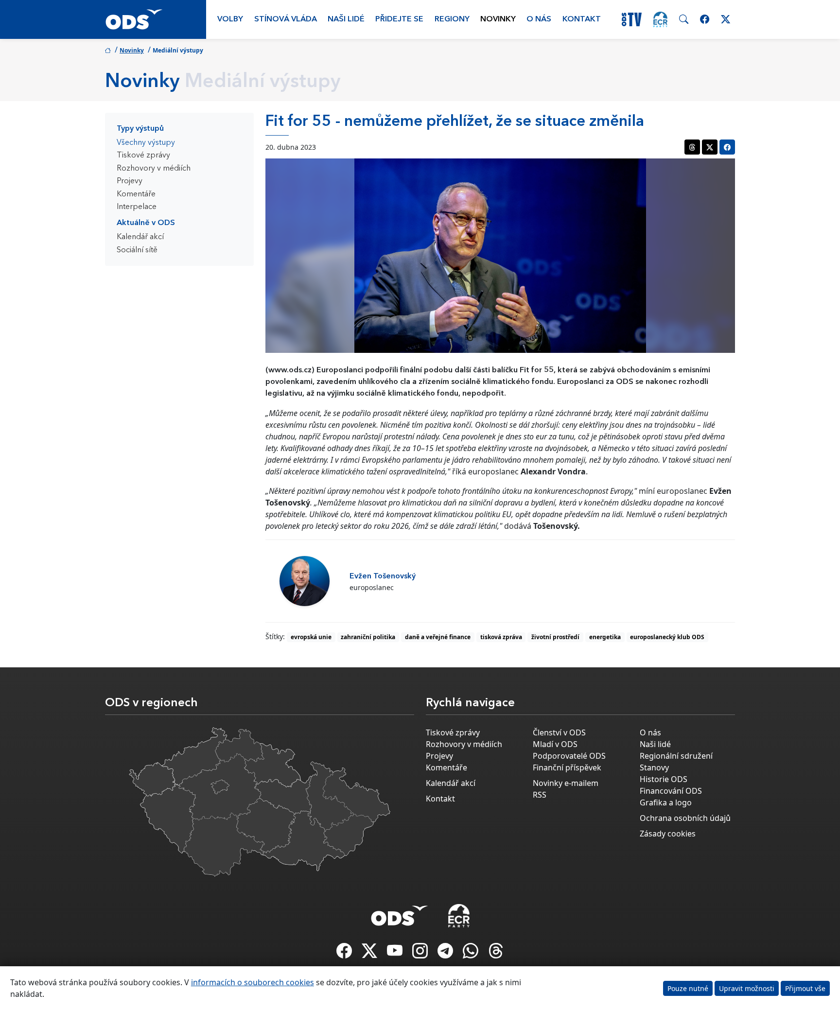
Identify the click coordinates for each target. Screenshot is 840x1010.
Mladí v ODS (555, 744)
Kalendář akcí (140, 237)
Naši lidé (346, 19)
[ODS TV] (395, 953)
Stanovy (654, 767)
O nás (538, 19)
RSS (539, 794)
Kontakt (581, 19)
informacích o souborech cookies (252, 982)
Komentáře (136, 194)
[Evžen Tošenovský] (304, 581)
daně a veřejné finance (438, 637)
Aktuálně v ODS (146, 223)
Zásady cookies (668, 833)
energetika (605, 637)
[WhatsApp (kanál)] (471, 953)
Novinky (498, 19)
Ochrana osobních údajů (685, 818)
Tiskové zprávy (143, 155)
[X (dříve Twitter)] (370, 953)
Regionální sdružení (676, 755)
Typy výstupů (140, 129)
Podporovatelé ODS (569, 755)
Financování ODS (671, 790)
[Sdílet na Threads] (692, 147)
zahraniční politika (368, 637)
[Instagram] (421, 953)
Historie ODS (663, 779)
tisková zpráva (501, 637)
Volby (230, 19)
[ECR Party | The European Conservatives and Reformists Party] (660, 19)
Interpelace (137, 207)
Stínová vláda (285, 19)
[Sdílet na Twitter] (710, 147)
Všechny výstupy (146, 143)
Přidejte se (399, 19)
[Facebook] (345, 953)
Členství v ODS (559, 732)
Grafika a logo (666, 802)
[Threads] (496, 953)
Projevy (129, 181)
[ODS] (399, 912)
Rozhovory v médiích (154, 169)
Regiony (452, 19)
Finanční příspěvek (567, 767)
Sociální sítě (137, 250)
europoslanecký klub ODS (667, 637)
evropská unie (311, 637)
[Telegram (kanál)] (446, 953)
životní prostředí (555, 637)
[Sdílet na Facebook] (727, 147)
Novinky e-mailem (565, 783)
